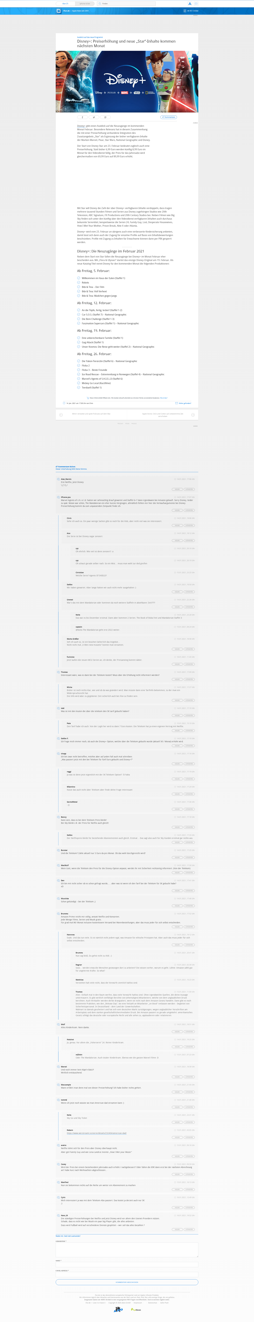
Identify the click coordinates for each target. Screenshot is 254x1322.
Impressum (138, 1303)
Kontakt (196, 4)
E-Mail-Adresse (62, 1270)
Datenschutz (152, 1303)
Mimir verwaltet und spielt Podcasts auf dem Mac (91, 414)
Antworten (189, 489)
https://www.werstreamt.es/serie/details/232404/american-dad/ (97, 1133)
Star (127, 424)
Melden (177, 489)
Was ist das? (164, 398)
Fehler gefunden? (185, 403)
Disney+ (81, 126)
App (190, 4)
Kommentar (61, 1241)
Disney (120, 424)
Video (134, 424)
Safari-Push (164, 1303)
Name (58, 1260)
